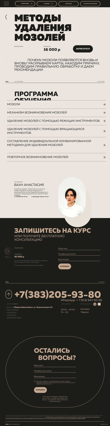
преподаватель (18, 182)
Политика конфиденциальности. (56, 418)
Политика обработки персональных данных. (35, 418)
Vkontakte (85, 309)
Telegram (85, 312)
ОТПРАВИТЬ (64, 266)
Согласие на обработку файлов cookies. (75, 418)
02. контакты (101, 81)
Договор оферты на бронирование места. (56, 417)
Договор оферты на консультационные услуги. (80, 417)
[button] (83, 48)
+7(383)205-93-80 (57, 295)
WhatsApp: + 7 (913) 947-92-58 (81, 300)
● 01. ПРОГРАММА (18, 81)
